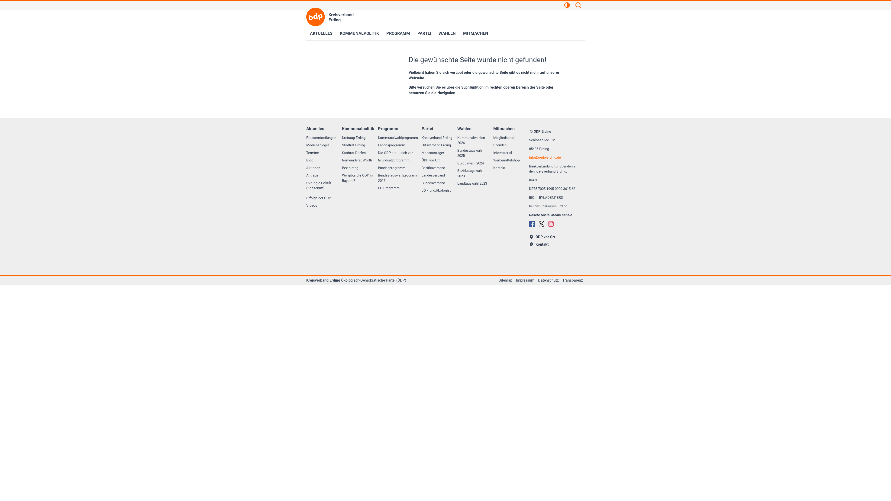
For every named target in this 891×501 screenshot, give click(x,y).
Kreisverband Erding (437, 138)
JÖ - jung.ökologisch (437, 190)
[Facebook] (532, 224)
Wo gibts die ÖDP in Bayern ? (357, 178)
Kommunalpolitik (359, 33)
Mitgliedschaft (504, 138)
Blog (309, 160)
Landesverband (433, 175)
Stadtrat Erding (353, 145)
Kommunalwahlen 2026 (471, 140)
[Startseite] (315, 17)
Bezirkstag (350, 168)
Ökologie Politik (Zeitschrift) (318, 185)
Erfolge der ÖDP (318, 198)
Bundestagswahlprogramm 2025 (398, 178)
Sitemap (505, 280)
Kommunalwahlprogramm (398, 138)
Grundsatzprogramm (394, 160)
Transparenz (572, 280)
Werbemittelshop (506, 160)
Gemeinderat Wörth (357, 160)
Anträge (312, 175)
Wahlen (447, 33)
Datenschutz (548, 280)
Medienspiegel (317, 145)
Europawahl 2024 (470, 163)
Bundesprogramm (391, 168)
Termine (312, 153)
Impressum (525, 280)
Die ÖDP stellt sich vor (395, 153)
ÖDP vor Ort (431, 160)
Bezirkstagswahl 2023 (470, 173)
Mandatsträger (433, 153)
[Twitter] (541, 224)
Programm (398, 33)
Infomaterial (502, 153)
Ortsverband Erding (436, 145)
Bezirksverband (433, 168)
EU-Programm (389, 188)
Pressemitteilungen (321, 138)
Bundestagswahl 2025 (470, 153)
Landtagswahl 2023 (472, 183)
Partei (424, 33)
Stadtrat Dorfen (354, 153)
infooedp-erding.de (545, 157)
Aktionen (313, 168)
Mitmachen (475, 33)
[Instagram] (551, 224)
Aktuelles (321, 33)
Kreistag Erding (353, 138)
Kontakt (499, 168)
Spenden (500, 145)
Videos (311, 205)
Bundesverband (433, 183)
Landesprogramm (391, 145)
